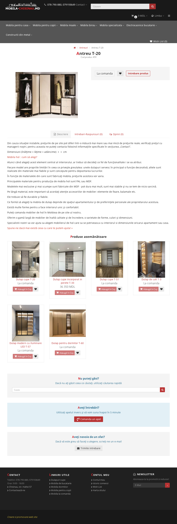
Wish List (97, 486)
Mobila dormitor (59, 486)
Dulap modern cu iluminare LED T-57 (26, 344)
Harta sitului (98, 490)
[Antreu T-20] (46, 95)
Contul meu (98, 479)
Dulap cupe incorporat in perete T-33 (67, 281)
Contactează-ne (16, 490)
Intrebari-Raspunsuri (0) (89, 134)
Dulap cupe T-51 (109, 279)
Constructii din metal (18, 34)
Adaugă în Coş (24, 289)
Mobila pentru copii (44, 25)
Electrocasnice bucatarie (141, 25)
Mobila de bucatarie (60, 483)
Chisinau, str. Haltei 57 (20, 486)
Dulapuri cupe (57, 479)
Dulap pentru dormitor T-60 (68, 343)
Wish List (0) (160, 41)
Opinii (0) (117, 134)
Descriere (62, 134)
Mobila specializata (111, 25)
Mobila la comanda (60, 493)
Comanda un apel (90, 419)
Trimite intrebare (90, 448)
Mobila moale (68, 25)
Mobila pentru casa (17, 25)
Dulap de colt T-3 (151, 279)
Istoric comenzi (100, 483)
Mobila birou (88, 25)
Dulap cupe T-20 (25, 279)
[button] (139, 16)
